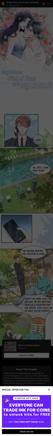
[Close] (49, 390)
